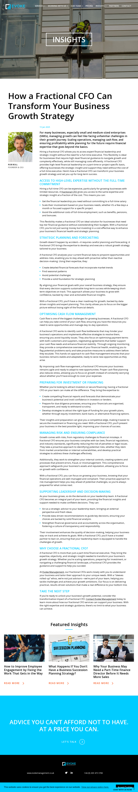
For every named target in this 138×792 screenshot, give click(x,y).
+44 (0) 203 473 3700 (93, 773)
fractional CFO (69, 191)
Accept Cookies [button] (125, 787)
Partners (114, 6)
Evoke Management (53, 571)
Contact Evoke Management (101, 599)
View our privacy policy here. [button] (95, 787)
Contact (126, 6)
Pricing (89, 6)
